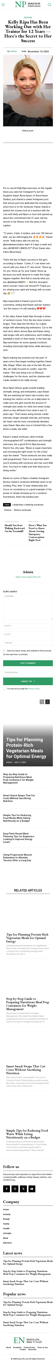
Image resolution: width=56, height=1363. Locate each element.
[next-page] (47, 701)
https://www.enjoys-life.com (28, 577)
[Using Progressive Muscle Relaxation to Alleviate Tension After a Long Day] (45, 857)
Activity (28, 17)
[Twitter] (23, 1188)
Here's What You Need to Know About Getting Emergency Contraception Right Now (38, 533)
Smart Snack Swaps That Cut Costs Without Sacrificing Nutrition (19, 798)
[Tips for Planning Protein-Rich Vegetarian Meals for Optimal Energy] (28, 731)
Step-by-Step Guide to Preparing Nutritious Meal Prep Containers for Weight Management (18, 778)
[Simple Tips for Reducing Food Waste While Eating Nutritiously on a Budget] (45, 818)
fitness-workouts (22, 510)
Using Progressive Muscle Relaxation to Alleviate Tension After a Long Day (17, 857)
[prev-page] (42, 701)
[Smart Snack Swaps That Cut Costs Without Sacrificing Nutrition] (45, 798)
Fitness (8, 510)
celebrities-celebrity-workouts (27, 505)
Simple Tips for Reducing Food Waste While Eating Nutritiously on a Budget (17, 818)
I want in (26, 681)
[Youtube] (31, 1188)
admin (13, 51)
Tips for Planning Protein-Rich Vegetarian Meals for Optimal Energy (26, 748)
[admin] (28, 558)
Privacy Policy (34, 689)
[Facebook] (6, 1188)
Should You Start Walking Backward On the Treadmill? (15, 528)
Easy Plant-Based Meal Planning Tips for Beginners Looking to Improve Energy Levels (18, 837)
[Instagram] (15, 1188)
